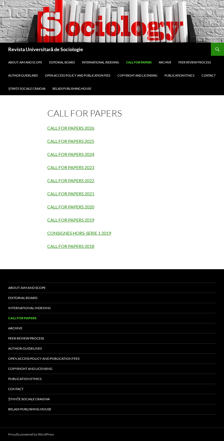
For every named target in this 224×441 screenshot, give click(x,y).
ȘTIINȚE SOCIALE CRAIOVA (26, 88)
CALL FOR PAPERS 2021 (70, 193)
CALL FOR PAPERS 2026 (70, 127)
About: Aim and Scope (25, 62)
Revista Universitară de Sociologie (45, 49)
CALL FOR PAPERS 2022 (70, 180)
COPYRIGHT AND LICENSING (137, 75)
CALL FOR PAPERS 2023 (70, 167)
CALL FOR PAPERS (139, 62)
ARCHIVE (165, 62)
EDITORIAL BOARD (62, 62)
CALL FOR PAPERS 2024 (70, 154)
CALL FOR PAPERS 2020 (70, 206)
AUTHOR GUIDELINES (23, 75)
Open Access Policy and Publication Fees (77, 75)
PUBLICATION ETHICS (179, 75)
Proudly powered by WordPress (31, 434)
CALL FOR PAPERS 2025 (70, 141)
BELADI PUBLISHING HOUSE (71, 88)
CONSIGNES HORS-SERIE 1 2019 (79, 233)
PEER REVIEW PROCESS (194, 62)
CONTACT (209, 75)
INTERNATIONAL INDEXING (100, 62)
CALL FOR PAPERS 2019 (70, 219)
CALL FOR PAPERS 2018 (70, 246)
